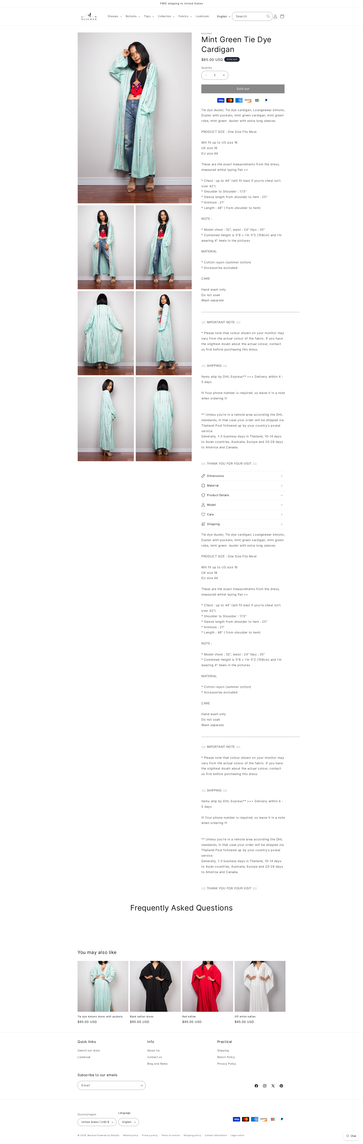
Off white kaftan (245, 1016)
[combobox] (252, 16)
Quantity (206, 67)
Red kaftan (189, 1016)
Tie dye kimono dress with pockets (100, 1016)
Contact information (216, 1135)
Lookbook (84, 1057)
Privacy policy (150, 1135)
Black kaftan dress (142, 1016)
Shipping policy (192, 1135)
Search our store (89, 1050)
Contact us (154, 1057)
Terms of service (170, 1135)
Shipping (223, 1050)
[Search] (268, 16)
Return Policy (226, 1057)
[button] (114, 16)
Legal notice (237, 1135)
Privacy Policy (226, 1063)
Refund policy (130, 1135)
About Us (153, 1050)
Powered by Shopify (108, 1135)
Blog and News (157, 1063)
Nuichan (92, 1135)
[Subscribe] (141, 1085)
